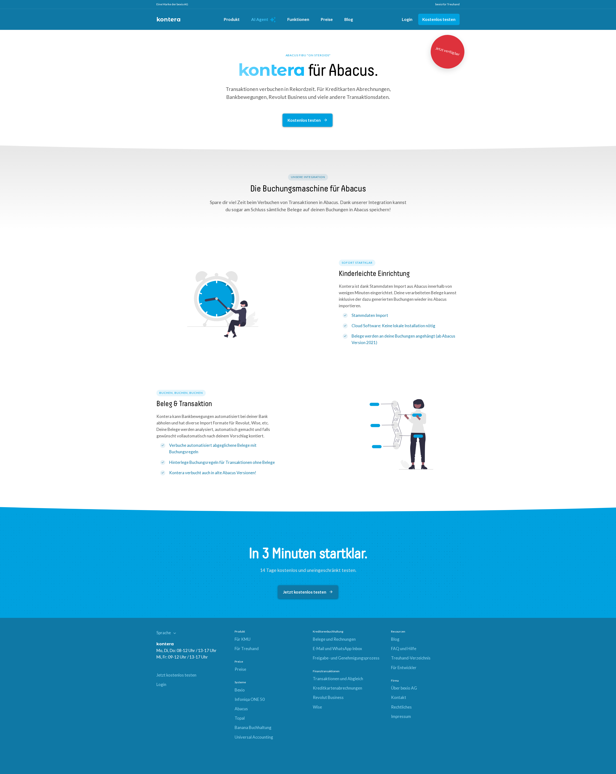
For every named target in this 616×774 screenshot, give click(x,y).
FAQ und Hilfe (403, 648)
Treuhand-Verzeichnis (410, 657)
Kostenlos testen (439, 19)
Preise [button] (327, 19)
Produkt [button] (232, 19)
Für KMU (242, 639)
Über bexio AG (404, 688)
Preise (240, 669)
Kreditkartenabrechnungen (337, 688)
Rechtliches (401, 707)
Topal (240, 718)
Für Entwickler (404, 667)
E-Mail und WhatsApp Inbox (337, 648)
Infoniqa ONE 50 (250, 699)
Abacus (241, 708)
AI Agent (260, 19)
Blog (395, 639)
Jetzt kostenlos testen (305, 592)
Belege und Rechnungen (334, 639)
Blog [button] (348, 19)
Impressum (401, 716)
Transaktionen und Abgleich (338, 678)
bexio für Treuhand (447, 4)
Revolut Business (328, 697)
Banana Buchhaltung (253, 727)
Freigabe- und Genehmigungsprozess (346, 657)
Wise (317, 707)
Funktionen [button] (298, 19)
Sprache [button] (164, 632)
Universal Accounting (254, 737)
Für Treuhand (247, 648)
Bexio (240, 689)
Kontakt (398, 697)
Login (407, 19)
